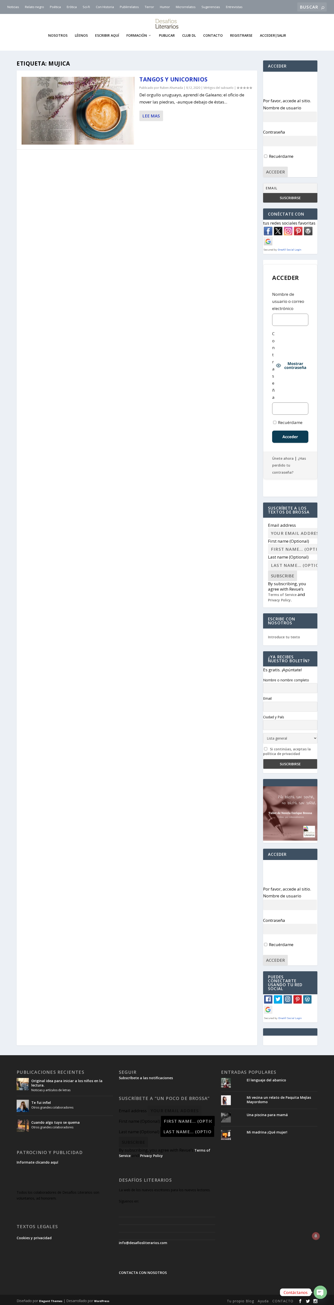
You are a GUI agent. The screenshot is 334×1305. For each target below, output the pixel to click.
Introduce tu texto (284, 637)
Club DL (189, 36)
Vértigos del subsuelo (218, 88)
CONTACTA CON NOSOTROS (143, 1272)
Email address (282, 525)
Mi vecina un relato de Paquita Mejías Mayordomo (279, 1099)
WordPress (101, 1301)
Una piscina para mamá (267, 1114)
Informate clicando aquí (37, 1162)
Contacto (213, 36)
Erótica (72, 7)
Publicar (167, 36)
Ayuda (263, 1301)
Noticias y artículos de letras (50, 1090)
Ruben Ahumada (171, 88)
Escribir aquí (107, 36)
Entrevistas (234, 7)
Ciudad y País (273, 717)
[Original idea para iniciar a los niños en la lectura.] (23, 1084)
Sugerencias (210, 7)
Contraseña (274, 132)
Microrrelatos (186, 7)
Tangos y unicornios (173, 79)
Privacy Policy (279, 600)
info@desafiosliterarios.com (143, 1242)
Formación (136, 36)
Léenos (81, 36)
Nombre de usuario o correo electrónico (288, 301)
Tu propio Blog (240, 1301)
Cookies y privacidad (34, 1238)
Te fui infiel (41, 1102)
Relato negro (34, 7)
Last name (288, 557)
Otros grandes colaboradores (52, 1107)
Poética (55, 7)
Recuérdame (280, 156)
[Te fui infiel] (23, 1106)
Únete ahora (283, 458)
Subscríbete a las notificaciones (146, 1078)
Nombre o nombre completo (286, 680)
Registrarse (241, 36)
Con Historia (105, 7)
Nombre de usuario (282, 108)
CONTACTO (282, 1301)
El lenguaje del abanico (266, 1080)
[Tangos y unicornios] (78, 111)
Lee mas (151, 116)
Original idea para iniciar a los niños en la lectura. (66, 1083)
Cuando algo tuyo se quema (55, 1122)
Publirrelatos (129, 7)
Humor (165, 7)
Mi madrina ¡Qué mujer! (267, 1132)
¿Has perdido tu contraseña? (289, 465)
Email (267, 698)
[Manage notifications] (316, 1236)
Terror (149, 7)
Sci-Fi (86, 7)
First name (288, 541)
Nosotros (57, 36)
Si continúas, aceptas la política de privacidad (287, 751)
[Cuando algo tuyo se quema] (23, 1126)
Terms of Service (282, 594)
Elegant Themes (50, 1301)
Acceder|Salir (273, 36)
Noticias (13, 7)
